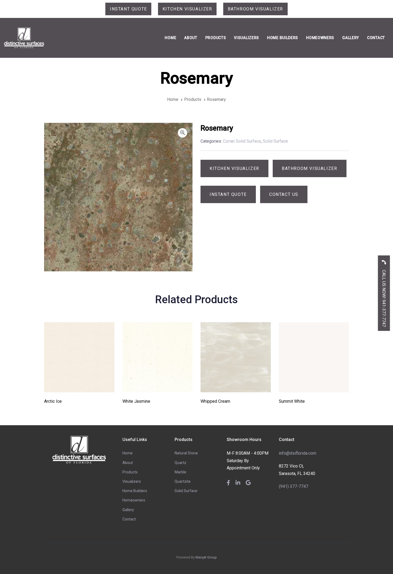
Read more (79, 385)
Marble (180, 472)
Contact (129, 519)
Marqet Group (206, 557)
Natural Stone (186, 453)
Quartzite (183, 481)
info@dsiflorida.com (297, 453)
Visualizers (131, 481)
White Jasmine (136, 401)
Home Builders (134, 491)
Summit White (292, 401)
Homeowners (133, 500)
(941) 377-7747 (293, 486)
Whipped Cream (215, 401)
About (127, 463)
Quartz (180, 463)
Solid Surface (186, 491)
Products (130, 472)
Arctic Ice (53, 401)
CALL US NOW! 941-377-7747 (384, 298)
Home (127, 453)
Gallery (128, 510)
